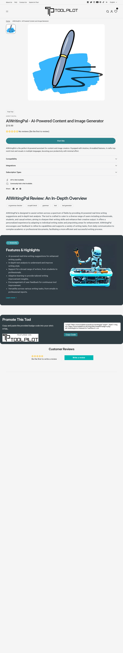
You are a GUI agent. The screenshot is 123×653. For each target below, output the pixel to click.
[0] (115, 11)
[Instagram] (94, 2)
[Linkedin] (106, 2)
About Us (9, 2)
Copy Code (71, 334)
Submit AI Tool (34, 2)
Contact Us (23, 2)
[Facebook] (87, 2)
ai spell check (32, 205)
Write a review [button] (79, 357)
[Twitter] (91, 2)
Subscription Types (13, 172)
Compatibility (11, 159)
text (55, 205)
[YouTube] (97, 2)
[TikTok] (103, 2)
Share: (8, 188)
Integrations (11, 166)
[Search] (108, 11)
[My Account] (112, 11)
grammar (46, 205)
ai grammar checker (15, 205)
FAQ (15, 2)
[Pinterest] (100, 2)
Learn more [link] (10, 298)
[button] (12, 131)
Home (8, 21)
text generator (67, 205)
